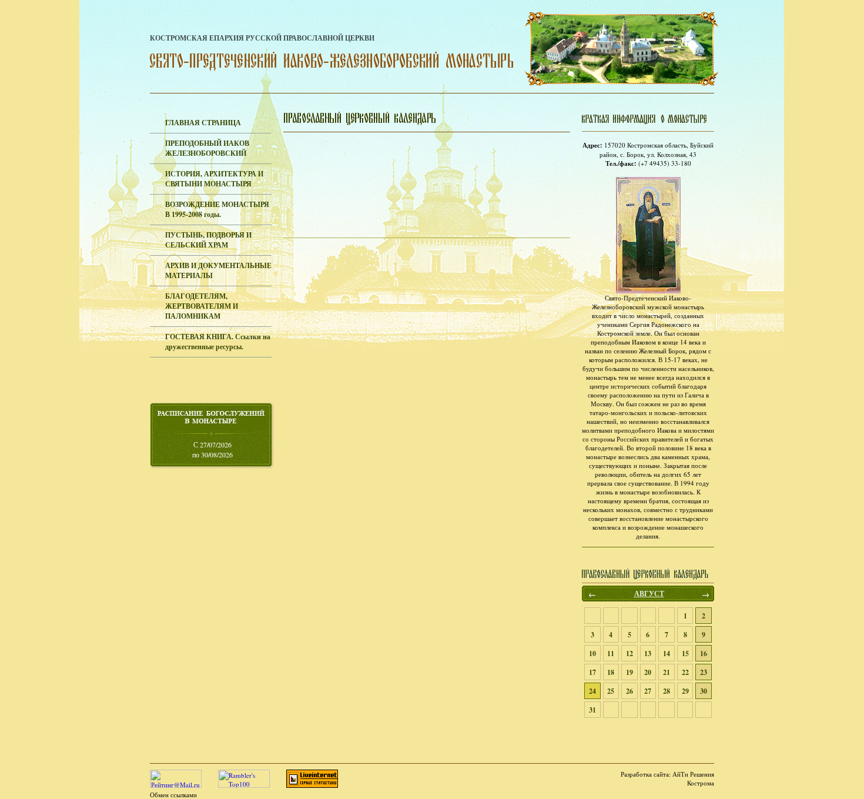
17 (592, 672)
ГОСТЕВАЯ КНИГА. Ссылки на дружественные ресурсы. (217, 342)
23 (703, 672)
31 (592, 710)
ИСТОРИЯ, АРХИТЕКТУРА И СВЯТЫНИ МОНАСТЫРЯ (214, 179)
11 (610, 653)
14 (666, 653)
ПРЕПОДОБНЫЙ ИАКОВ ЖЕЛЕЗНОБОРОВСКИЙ (207, 148)
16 (703, 653)
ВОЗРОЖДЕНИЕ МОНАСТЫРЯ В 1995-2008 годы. (217, 209)
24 (592, 691)
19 (629, 672)
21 (666, 672)
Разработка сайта (645, 774)
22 (685, 672)
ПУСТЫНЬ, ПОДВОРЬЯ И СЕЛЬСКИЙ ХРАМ (208, 240)
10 (592, 653)
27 (647, 691)
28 (666, 691)
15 (685, 653)
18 (610, 672)
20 (647, 672)
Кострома (700, 782)
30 (703, 691)
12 (629, 653)
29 (685, 691)
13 (647, 653)
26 (629, 691)
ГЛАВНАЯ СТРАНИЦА (203, 123)
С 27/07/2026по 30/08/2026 (212, 449)
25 (610, 691)
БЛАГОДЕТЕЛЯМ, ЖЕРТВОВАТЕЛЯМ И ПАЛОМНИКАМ (201, 306)
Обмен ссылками (173, 794)
